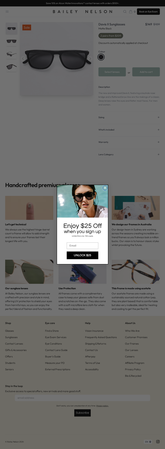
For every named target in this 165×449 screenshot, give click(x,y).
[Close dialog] (105, 187)
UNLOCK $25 (82, 255)
